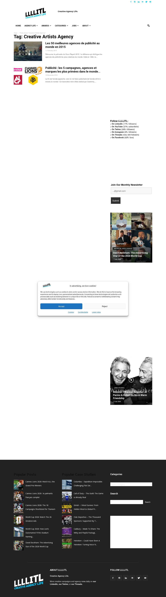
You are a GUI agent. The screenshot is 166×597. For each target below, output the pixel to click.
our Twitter (63, 584)
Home (18, 26)
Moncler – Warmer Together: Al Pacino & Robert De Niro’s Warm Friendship (130, 395)
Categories (60, 26)
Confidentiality (83, 312)
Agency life (30, 26)
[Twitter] (146, 1)
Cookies (71, 312)
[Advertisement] (129, 77)
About (85, 26)
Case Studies (119, 388)
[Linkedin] (139, 1)
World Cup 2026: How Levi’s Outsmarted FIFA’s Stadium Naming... (37, 533)
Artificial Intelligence (123, 249)
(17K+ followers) (124, 123)
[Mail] (142, 1)
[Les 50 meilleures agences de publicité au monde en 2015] (28, 51)
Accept (61, 306)
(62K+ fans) (123, 137)
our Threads (76, 584)
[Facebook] (131, 1)
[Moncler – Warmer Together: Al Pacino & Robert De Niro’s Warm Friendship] (131, 381)
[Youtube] (150, 1)
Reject (104, 306)
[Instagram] (135, 1)
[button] (148, 26)
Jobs (74, 26)
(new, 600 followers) (125, 134)
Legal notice (96, 312)
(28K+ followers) (123, 129)
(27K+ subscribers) (125, 126)
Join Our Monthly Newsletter (127, 184)
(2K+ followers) (124, 132)
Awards (45, 26)
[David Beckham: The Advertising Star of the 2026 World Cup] (131, 239)
